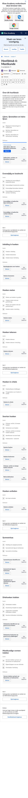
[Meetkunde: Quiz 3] (13, 82)
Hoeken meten (9, 290)
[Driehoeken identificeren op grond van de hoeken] (22, 82)
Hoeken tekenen (9, 332)
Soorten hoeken (9, 416)
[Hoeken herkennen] (4, 82)
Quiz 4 (4, 691)
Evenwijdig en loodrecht (13, 174)
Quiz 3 (4, 520)
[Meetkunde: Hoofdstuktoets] (6, 84)
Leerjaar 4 (13, 56)
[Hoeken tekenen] (20, 80)
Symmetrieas (8, 538)
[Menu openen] (26, 33)
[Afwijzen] (25, 1)
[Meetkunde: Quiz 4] (4, 84)
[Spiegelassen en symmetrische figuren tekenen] (20, 82)
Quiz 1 (4, 227)
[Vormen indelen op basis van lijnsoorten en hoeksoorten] (2, 84)
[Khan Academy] (7, 33)
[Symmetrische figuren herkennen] (17, 82)
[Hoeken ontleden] (11, 82)
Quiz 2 (4, 365)
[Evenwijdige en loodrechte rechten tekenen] (9, 80)
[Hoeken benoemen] (15, 80)
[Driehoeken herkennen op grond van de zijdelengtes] (24, 82)
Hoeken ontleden (10, 491)
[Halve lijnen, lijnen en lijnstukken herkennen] (2, 80)
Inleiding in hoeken (11, 244)
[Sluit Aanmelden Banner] (25, 38)
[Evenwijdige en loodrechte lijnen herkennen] (6, 80)
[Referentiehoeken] (9, 82)
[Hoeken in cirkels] (24, 80)
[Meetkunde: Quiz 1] (11, 80)
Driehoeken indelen (11, 597)
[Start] (1, 57)
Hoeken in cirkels (10, 382)
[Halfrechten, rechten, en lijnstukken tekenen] (4, 80)
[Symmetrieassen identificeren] (15, 82)
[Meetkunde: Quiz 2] (22, 80)
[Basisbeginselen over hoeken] (13, 80)
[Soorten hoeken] (2, 82)
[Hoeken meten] (17, 80)
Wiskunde (6, 56)
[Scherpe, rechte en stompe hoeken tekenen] (6, 82)
